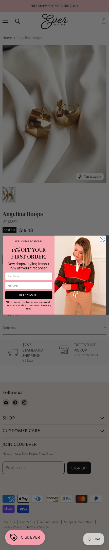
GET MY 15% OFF (28, 295)
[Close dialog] (102, 239)
